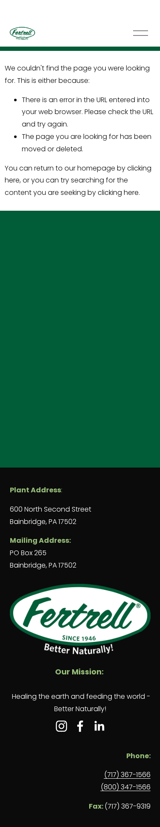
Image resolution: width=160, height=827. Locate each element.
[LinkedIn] (99, 726)
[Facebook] (80, 726)
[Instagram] (61, 726)
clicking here (118, 192)
